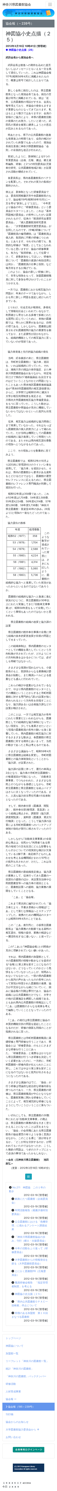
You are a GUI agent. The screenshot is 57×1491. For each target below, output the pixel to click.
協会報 (10, 1399)
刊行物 (9, 1414)
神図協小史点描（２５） (29, 1294)
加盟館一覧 (12, 1353)
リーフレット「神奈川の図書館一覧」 (27, 1361)
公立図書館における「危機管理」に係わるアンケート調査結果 (30, 1225)
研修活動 (11, 1383)
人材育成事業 (13, 1391)
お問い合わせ (13, 1437)
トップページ (13, 1338)
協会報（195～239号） (21, 1406)
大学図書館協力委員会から (21, 1429)
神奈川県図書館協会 (17, 4)
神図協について (14, 1345)
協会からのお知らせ (17, 1421)
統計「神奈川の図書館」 (20, 1368)
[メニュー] (50, 4)
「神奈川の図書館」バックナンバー (26, 1376)
